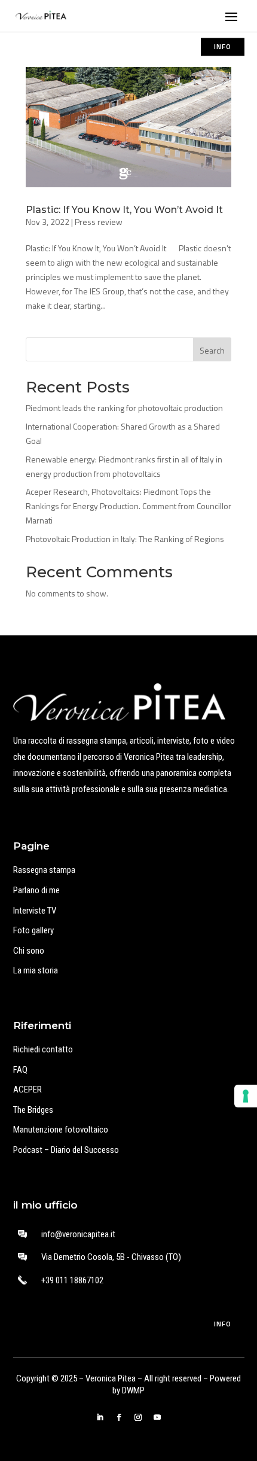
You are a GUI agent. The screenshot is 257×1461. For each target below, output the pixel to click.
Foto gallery (33, 930)
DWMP (133, 1390)
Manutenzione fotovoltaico (60, 1129)
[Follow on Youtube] (157, 1417)
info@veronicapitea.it (78, 1234)
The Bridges (33, 1109)
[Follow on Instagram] (138, 1417)
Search (212, 350)
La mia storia (35, 970)
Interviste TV (34, 910)
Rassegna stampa (44, 870)
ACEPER (27, 1089)
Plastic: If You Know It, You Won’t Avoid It (124, 209)
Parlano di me (36, 890)
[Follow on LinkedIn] (100, 1417)
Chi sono (28, 950)
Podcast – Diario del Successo (66, 1150)
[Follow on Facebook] (119, 1417)
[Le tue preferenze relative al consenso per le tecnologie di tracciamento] (245, 1096)
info (222, 46)
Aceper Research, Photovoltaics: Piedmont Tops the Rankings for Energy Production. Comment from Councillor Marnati (128, 505)
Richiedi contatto (43, 1049)
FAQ (20, 1069)
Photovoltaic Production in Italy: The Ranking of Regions (125, 538)
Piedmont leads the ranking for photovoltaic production (124, 407)
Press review (99, 221)
